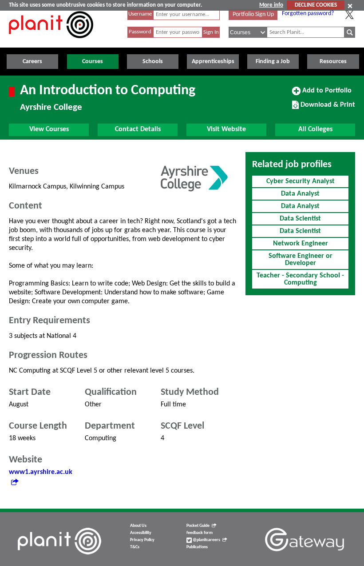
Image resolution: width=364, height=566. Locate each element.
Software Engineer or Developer (300, 260)
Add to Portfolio (326, 94)
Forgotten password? (308, 13)
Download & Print (326, 108)
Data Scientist (300, 218)
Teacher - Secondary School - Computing (300, 279)
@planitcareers (206, 540)
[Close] (350, 6)
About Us (138, 526)
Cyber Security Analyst (300, 181)
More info (271, 5)
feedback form (199, 533)
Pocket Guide (198, 526)
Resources (333, 61)
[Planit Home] (51, 43)
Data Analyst (300, 193)
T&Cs (134, 547)
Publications (197, 547)
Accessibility (140, 533)
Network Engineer (300, 243)
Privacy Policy (142, 540)
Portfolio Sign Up (253, 14)
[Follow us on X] (349, 14)
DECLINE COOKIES (316, 5)
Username (140, 14)
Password (140, 32)
